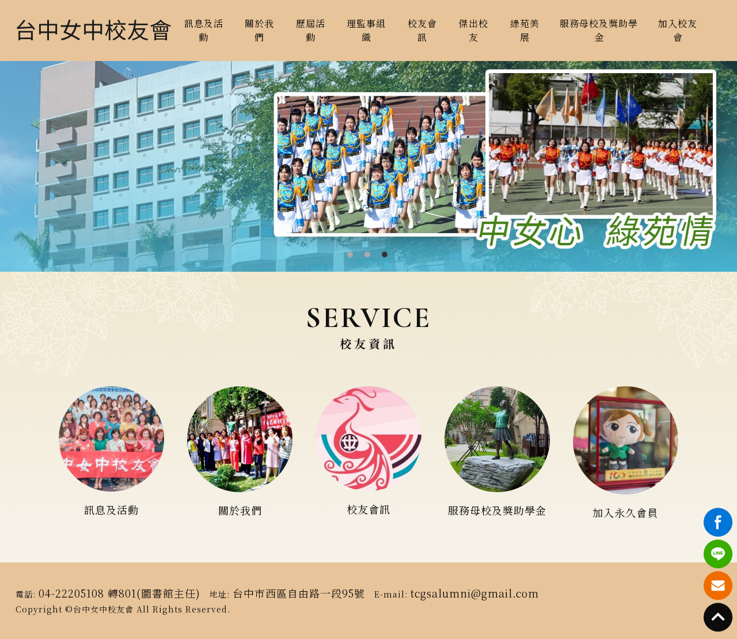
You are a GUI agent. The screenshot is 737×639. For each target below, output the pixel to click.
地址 (218, 594)
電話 (24, 594)
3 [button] (385, 254)
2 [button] (367, 254)
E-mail (389, 594)
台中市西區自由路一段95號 (299, 592)
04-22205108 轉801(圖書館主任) (119, 592)
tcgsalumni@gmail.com (475, 592)
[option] (368, 160)
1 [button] (350, 254)
